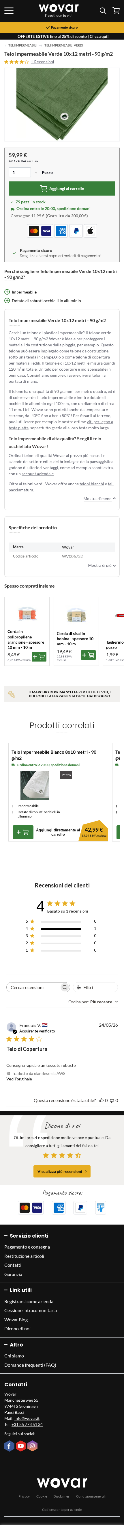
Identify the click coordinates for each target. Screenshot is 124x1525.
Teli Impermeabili (22, 45)
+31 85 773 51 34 (27, 1424)
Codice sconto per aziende (62, 1509)
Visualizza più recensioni (59, 1171)
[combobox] (93, 1001)
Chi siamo (14, 1355)
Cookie (41, 1496)
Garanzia (13, 1274)
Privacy (24, 1496)
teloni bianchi (92, 483)
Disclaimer (61, 1496)
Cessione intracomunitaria (30, 1310)
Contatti (12, 1265)
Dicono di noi (17, 1328)
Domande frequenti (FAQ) (30, 1365)
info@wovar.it (27, 1418)
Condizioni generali (91, 1496)
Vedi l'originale (19, 1078)
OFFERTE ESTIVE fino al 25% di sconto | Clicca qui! (63, 36)
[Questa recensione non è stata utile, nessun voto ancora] (112, 1100)
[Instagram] (33, 1446)
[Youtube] (21, 1446)
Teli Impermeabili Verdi (63, 45)
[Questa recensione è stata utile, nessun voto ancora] (101, 1100)
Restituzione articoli (24, 1256)
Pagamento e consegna (27, 1246)
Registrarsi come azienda (28, 1301)
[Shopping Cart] (116, 10)
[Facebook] (10, 1446)
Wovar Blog (16, 1319)
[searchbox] (33, 987)
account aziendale (38, 473)
